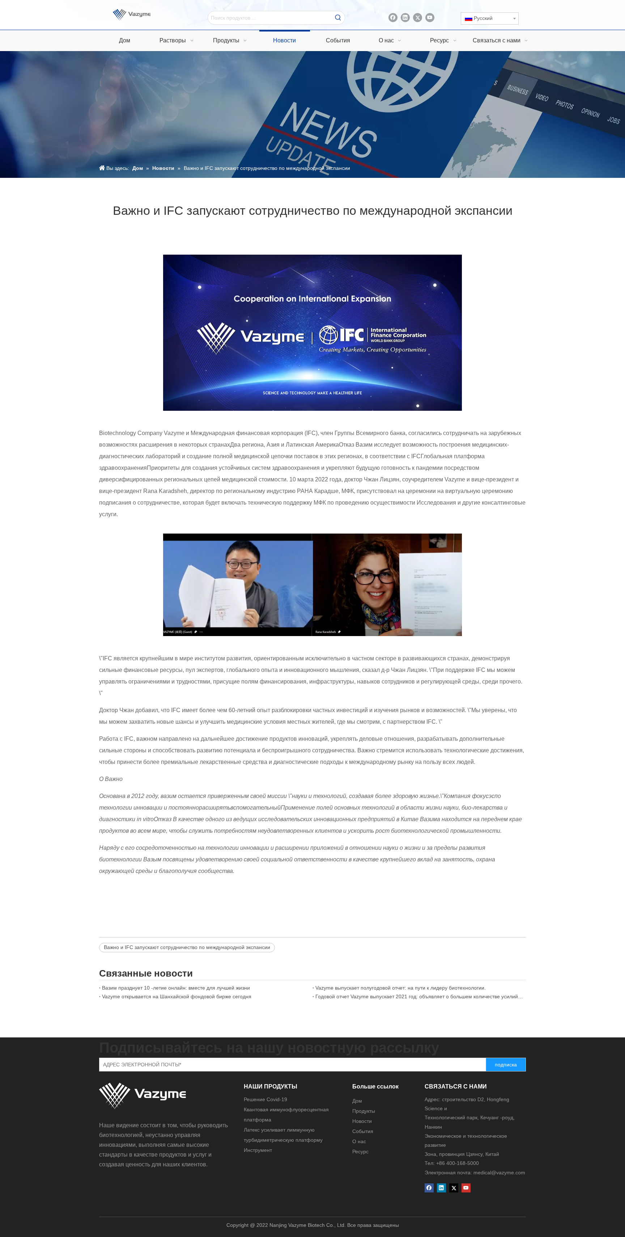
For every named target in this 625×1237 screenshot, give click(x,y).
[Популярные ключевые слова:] (338, 17)
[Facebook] (392, 17)
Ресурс (360, 1151)
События (362, 1131)
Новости (362, 1121)
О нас (359, 1141)
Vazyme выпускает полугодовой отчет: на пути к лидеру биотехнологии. (400, 988)
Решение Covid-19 (265, 1099)
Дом (357, 1101)
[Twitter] (417, 17)
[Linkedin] (405, 17)
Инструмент (258, 1150)
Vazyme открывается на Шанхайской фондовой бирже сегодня (176, 996)
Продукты (363, 1111)
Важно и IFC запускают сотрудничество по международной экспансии (187, 947)
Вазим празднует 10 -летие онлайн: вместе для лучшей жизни (176, 988)
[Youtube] (429, 17)
